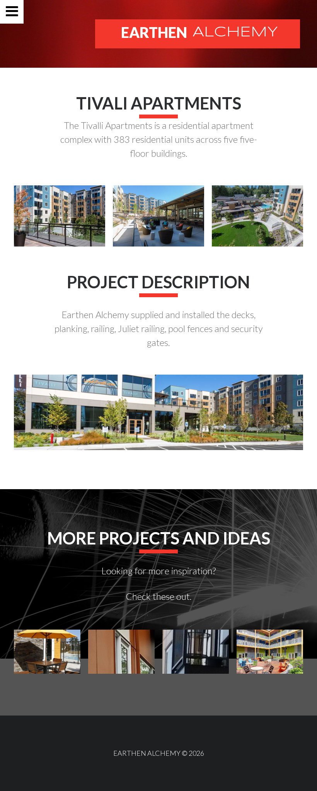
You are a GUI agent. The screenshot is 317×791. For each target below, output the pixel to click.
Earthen (199, 32)
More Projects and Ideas (158, 538)
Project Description (158, 282)
